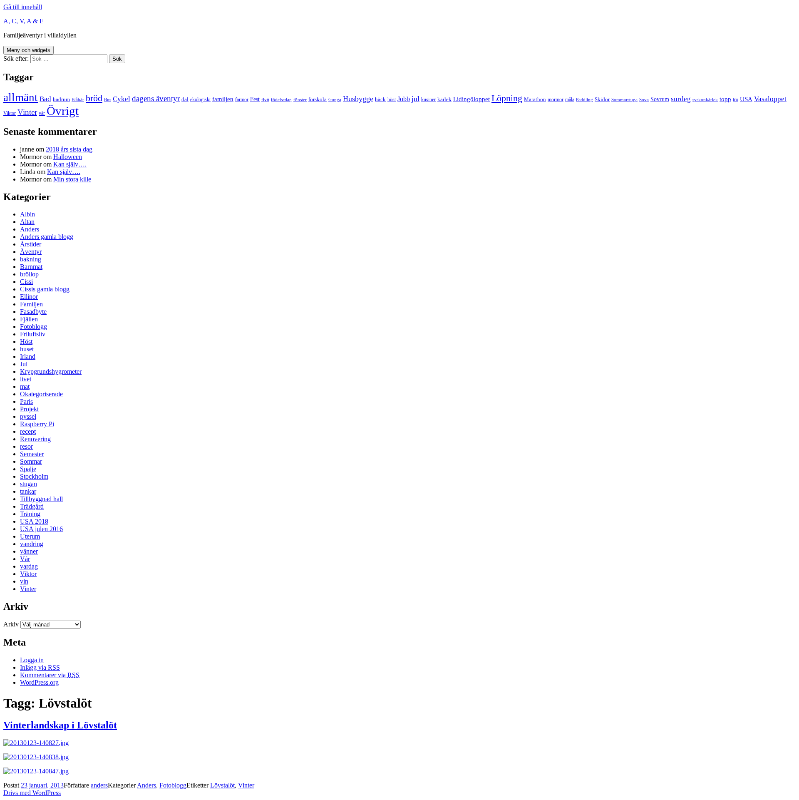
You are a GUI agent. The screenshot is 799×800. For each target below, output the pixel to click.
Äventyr (31, 251)
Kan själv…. (70, 164)
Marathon (535, 99)
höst (391, 99)
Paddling (584, 99)
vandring (31, 543)
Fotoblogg (33, 326)
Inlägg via (40, 667)
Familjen (31, 304)
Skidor (602, 99)
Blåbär (78, 99)
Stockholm (34, 476)
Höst (26, 341)
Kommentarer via (49, 674)
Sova (644, 99)
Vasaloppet (770, 99)
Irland (27, 356)
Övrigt (63, 110)
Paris (26, 401)
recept (28, 431)
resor (26, 446)
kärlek (444, 99)
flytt (265, 99)
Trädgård (32, 506)
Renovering (35, 438)
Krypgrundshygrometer (51, 371)
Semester (32, 453)
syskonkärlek (705, 99)
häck (380, 99)
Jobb (403, 98)
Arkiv (11, 624)
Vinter (27, 112)
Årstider (30, 244)
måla (569, 99)
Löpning (506, 98)
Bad (45, 99)
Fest (255, 99)
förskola (317, 99)
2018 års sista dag (69, 149)
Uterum (30, 536)
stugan (28, 483)
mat (25, 386)
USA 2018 (34, 521)
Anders (29, 229)
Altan (27, 221)
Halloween (67, 156)
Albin (27, 214)
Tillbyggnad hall (41, 498)
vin (24, 581)
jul (415, 98)
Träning (30, 513)
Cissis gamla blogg (44, 289)
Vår (25, 558)
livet (25, 379)
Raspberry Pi (37, 423)
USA (746, 99)
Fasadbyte (33, 311)
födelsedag (281, 99)
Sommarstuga (624, 99)
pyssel (28, 416)
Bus (107, 99)
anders (99, 785)
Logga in (32, 659)
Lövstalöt (222, 785)
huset (27, 349)
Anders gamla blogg (46, 236)
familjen (222, 99)
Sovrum (659, 99)
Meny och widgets (28, 50)
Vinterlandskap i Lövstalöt (60, 725)
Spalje (28, 468)
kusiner (428, 99)
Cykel (121, 99)
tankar (28, 491)
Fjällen (29, 319)
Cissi (26, 281)
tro (735, 99)
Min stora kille (72, 179)
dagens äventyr (156, 98)
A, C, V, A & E (23, 21)
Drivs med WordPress (32, 792)
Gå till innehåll (22, 6)
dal (185, 99)
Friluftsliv (32, 334)
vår (42, 113)
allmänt (20, 97)
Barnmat (31, 266)
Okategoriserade (41, 394)
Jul (23, 364)
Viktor (9, 113)
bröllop (29, 274)
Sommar (31, 461)
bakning (30, 259)
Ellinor (29, 296)
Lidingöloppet (471, 99)
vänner (29, 551)
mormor (555, 99)
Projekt (29, 408)
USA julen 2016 (41, 528)
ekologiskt (200, 99)
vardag (29, 566)
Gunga (334, 99)
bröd (94, 98)
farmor (241, 99)
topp (725, 99)
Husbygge (358, 98)
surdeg (681, 99)
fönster (300, 99)
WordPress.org (39, 682)
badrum (61, 99)
